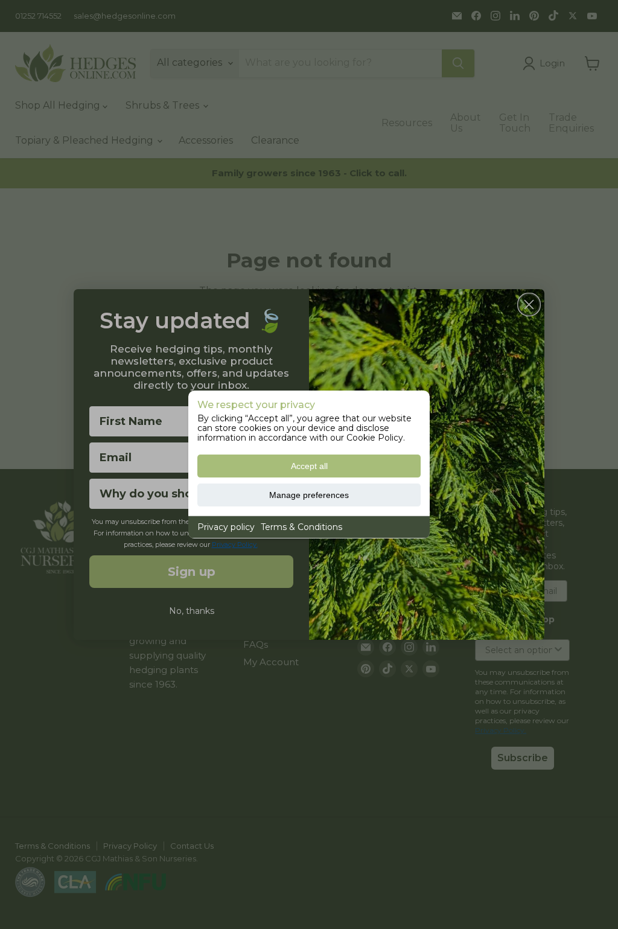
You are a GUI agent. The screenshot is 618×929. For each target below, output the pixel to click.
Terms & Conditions (301, 527)
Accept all (309, 466)
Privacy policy (226, 527)
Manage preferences (309, 495)
